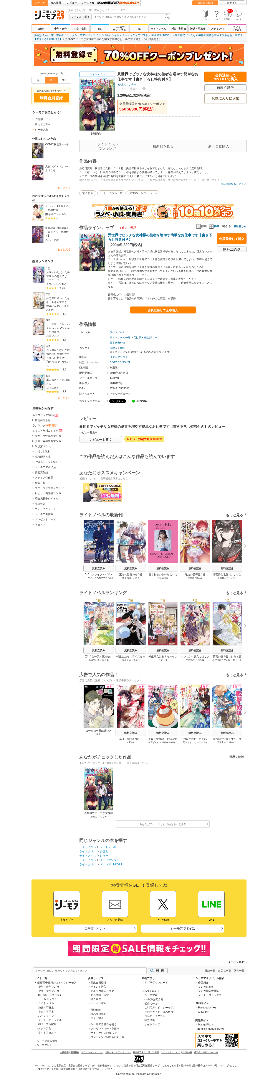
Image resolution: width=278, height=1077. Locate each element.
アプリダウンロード (156, 982)
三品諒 (55, 240)
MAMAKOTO (168, 742)
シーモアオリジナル (50, 1020)
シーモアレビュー (47, 1045)
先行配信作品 (43, 456)
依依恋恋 (126, 578)
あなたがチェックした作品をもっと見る (162, 824)
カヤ (160, 660)
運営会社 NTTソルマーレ (206, 1052)
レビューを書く (100, 439)
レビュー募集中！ (129, 89)
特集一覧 (40, 482)
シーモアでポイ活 (45, 467)
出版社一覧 (224, 970)
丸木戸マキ (101, 578)
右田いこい (52, 335)
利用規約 (75, 1052)
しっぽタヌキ (200, 742)
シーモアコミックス (119, 29)
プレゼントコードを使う (105, 1028)
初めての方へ (43, 124)
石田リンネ (94, 660)
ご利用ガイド (43, 119)
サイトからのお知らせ (104, 1032)
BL (99, 28)
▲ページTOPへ (237, 961)
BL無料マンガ (43, 446)
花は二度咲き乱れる (130, 738)
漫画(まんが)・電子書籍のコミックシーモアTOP (62, 35)
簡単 (216, 226)
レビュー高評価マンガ (48, 493)
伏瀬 (124, 660)
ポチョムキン (59, 214)
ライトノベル (158, 28)
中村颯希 (190, 660)
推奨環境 (149, 1020)
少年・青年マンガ (48, 986)
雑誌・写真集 (198, 28)
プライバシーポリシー (92, 1052)
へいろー (232, 578)
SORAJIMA (59, 284)
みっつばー (134, 660)
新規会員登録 (98, 982)
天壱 (48, 284)
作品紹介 (203, 982)
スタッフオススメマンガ (49, 488)
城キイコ (233, 742)
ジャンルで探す (80, 16)
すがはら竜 (229, 660)
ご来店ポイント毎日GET (49, 462)
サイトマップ (152, 1024)
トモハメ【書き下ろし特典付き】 (57, 207)
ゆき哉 (201, 660)
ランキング (45, 425)
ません (121, 84)
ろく (47, 240)
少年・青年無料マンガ (48, 441)
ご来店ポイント (95, 928)
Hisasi (199, 578)
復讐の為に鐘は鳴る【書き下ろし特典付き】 (57, 231)
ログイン (232, 3)
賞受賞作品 (41, 472)
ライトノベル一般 (111, 193)
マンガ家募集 (206, 986)
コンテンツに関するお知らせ (107, 1036)
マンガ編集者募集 (208, 990)
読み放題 (56, 2)
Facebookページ (208, 1007)
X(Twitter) (203, 1011)
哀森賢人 (222, 578)
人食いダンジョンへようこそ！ (57, 168)
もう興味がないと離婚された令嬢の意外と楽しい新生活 (58, 353)
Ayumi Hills (163, 578)
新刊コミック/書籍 (43, 415)
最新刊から (240, 226)
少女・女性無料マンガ (48, 435)
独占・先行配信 (47, 1024)
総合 (41, 28)
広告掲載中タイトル (46, 498)
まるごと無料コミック (45, 430)
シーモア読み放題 (47, 1041)
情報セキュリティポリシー (118, 1052)
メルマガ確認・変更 (102, 990)
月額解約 (96, 1009)
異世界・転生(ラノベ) (143, 193)
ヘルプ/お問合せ (153, 999)
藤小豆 (105, 660)
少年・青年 (60, 28)
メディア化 (217, 28)
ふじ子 (136, 578)
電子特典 (87, 193)
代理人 (113, 348)
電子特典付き (117, 342)
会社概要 (64, 1052)
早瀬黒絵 (221, 742)
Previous (82, 546)
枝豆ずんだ (153, 742)
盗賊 (122, 348)
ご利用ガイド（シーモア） (160, 1007)
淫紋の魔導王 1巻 (195, 574)
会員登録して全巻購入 (163, 310)
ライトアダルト (237, 29)
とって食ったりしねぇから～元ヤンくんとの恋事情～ (58, 328)
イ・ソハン (89, 578)
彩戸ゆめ (216, 660)
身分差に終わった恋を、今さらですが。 (58, 300)
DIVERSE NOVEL (161, 35)
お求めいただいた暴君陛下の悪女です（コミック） (58, 276)
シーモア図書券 (44, 514)
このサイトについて (170, 1052)
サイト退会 (97, 1018)
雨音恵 (191, 578)
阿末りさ (187, 742)
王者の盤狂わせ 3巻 (130, 574)
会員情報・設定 (100, 995)
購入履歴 (96, 999)
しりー (131, 84)
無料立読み (98, 568)
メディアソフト (139, 35)
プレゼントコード (45, 519)
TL (139, 28)
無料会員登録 (205, 3)
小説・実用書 (178, 28)
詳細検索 (40, 503)
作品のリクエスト (154, 1016)
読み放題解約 (98, 1013)
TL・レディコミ (47, 999)
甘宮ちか (130, 742)
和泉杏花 (51, 361)
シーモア (40, 2)
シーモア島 (87, 2)
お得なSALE (42, 451)
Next (243, 546)
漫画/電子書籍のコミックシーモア (56, 982)
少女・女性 (80, 28)
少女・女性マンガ (48, 990)
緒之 (98, 734)
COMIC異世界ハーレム (57, 146)
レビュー (72, 2)
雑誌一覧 (210, 970)
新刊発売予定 (43, 420)
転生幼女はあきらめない (163, 656)
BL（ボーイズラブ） (50, 995)
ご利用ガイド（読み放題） (160, 1011)
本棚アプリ (41, 524)
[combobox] (132, 16)
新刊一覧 (239, 970)
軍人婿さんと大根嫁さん (58, 381)
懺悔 (47, 214)
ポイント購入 (98, 986)
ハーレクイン (46, 1015)
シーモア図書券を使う (104, 1024)
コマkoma (52, 387)
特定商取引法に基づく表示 (146, 1052)
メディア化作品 (44, 477)
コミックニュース (45, 509)
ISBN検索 (187, 1052)
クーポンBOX (98, 1003)
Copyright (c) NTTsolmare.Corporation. (139, 1073)
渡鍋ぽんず (52, 306)
